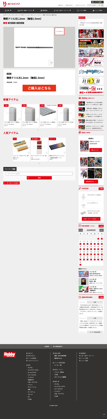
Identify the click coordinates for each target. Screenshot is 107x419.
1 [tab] (38, 130)
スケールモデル (32, 375)
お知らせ (60, 5)
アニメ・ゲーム (32, 387)
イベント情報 (84, 358)
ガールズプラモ (32, 372)
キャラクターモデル (33, 370)
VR (28, 397)
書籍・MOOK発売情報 (60, 355)
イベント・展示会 (59, 372)
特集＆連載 (57, 353)
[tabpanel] (12, 116)
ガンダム (30, 367)
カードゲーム (31, 392)
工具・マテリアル (32, 382)
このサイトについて (80, 5)
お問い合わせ (69, 5)
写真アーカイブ (58, 369)
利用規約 (47, 346)
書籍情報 (83, 353)
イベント (30, 384)
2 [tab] (40, 130)
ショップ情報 (84, 360)
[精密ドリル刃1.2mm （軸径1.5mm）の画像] (59, 31)
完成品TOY (31, 380)
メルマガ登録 (97, 2)
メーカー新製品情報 (95, 332)
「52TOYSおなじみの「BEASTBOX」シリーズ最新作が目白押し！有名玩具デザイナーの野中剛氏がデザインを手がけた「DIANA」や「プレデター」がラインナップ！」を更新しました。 (91, 309)
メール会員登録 (32, 358)
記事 (95, 302)
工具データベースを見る (90, 219)
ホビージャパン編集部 (60, 377)
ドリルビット (20, 23)
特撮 (29, 389)
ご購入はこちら (94, 150)
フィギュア (31, 377)
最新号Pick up (58, 358)
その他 (29, 399)
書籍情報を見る (90, 181)
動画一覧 (56, 381)
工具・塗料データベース (87, 355)
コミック (30, 394)
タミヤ (9, 73)
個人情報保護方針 (58, 346)
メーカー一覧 (57, 365)
